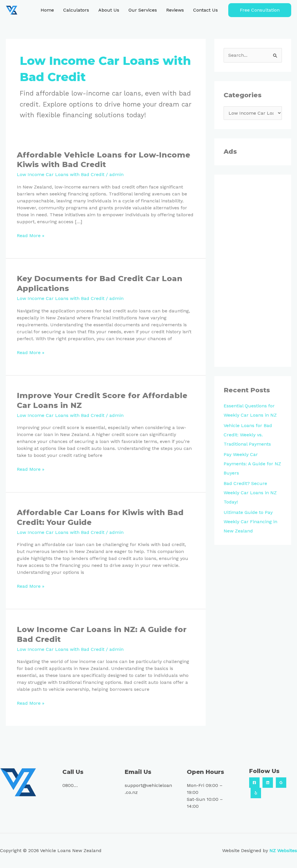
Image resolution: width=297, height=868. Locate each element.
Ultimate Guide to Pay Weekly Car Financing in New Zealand (250, 522)
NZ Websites (283, 850)
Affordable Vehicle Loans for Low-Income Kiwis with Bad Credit (103, 159)
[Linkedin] (267, 782)
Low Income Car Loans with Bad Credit (60, 174)
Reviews (175, 10)
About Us (108, 10)
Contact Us (205, 10)
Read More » (30, 235)
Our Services (142, 10)
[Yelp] (256, 793)
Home (47, 10)
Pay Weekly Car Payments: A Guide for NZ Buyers (252, 464)
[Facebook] (254, 782)
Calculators (76, 10)
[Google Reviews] (281, 782)
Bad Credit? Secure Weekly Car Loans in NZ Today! (250, 493)
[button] (259, 10)
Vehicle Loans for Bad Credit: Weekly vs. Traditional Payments (248, 435)
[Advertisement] (253, 271)
